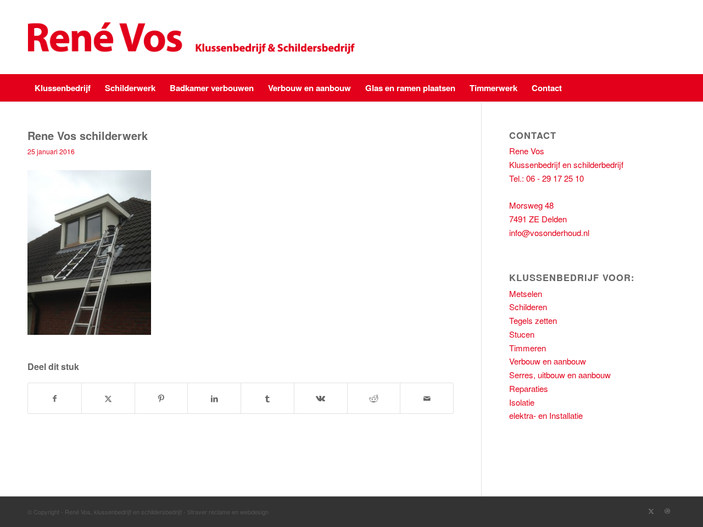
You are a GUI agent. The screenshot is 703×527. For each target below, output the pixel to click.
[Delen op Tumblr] (267, 398)
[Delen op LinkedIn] (214, 398)
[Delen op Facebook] (54, 398)
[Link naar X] (651, 510)
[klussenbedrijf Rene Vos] (193, 37)
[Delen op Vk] (320, 398)
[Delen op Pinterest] (161, 398)
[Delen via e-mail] (426, 398)
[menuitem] (62, 88)
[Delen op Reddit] (374, 398)
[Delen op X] (108, 398)
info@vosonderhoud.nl (549, 232)
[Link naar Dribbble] (667, 510)
